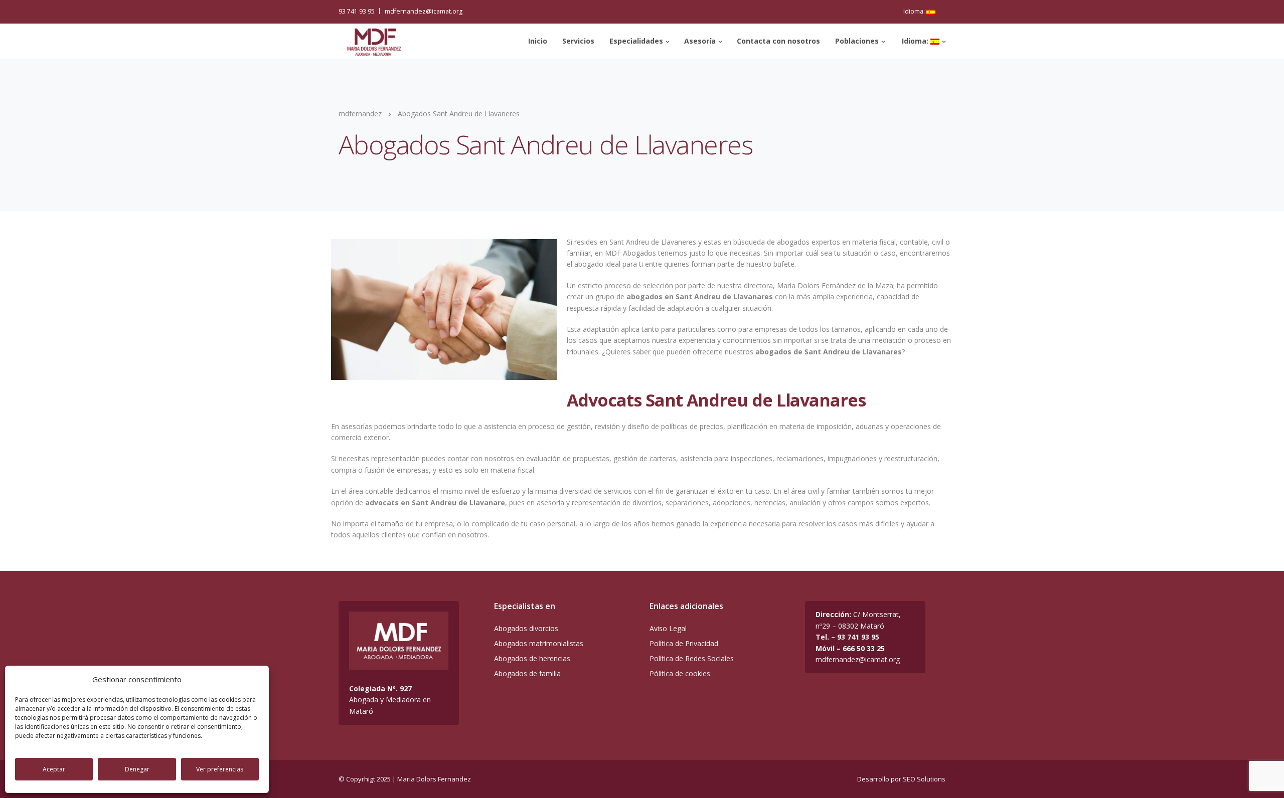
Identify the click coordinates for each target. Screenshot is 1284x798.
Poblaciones (857, 41)
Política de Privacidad (684, 643)
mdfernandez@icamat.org (423, 11)
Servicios (578, 41)
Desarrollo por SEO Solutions (901, 778)
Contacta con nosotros (778, 41)
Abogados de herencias (532, 658)
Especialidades (636, 41)
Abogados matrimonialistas (538, 643)
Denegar (137, 769)
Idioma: (914, 11)
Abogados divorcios (526, 628)
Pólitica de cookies (680, 673)
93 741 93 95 (357, 11)
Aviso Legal (668, 628)
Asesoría (700, 41)
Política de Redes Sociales (692, 658)
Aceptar (54, 769)
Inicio (537, 41)
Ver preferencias (219, 769)
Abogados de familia (527, 673)
